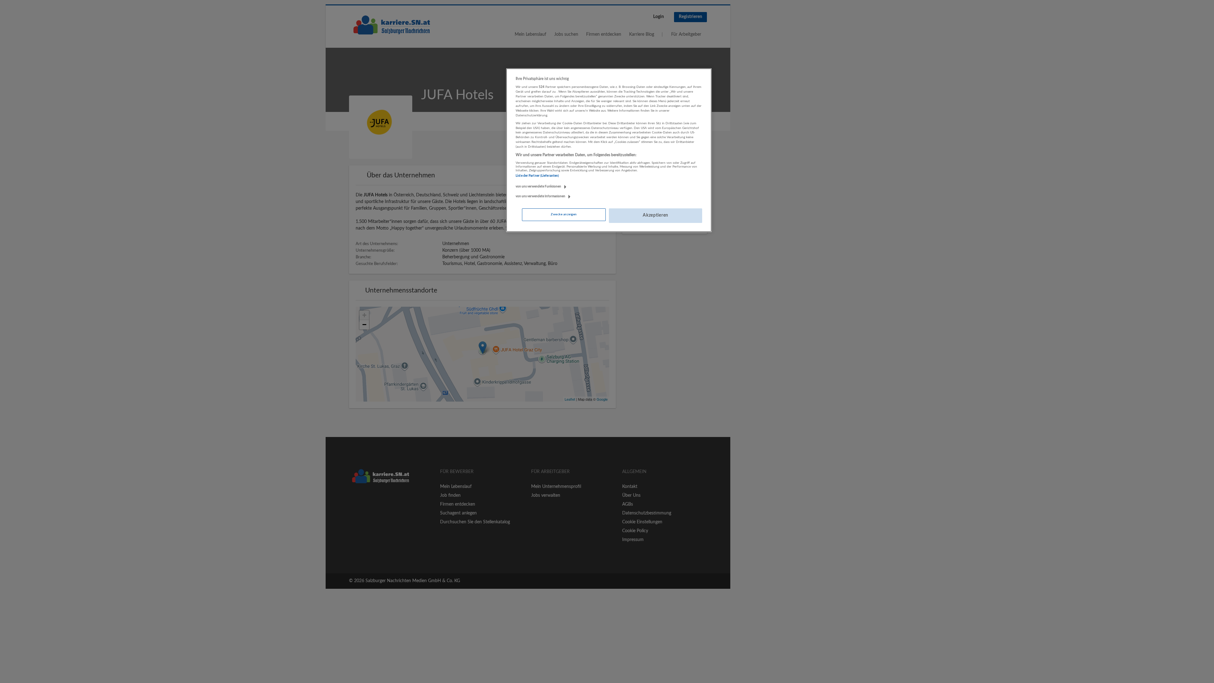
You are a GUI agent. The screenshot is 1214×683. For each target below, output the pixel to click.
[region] (609, 150)
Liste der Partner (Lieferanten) (537, 175)
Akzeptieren (655, 215)
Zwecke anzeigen (564, 214)
